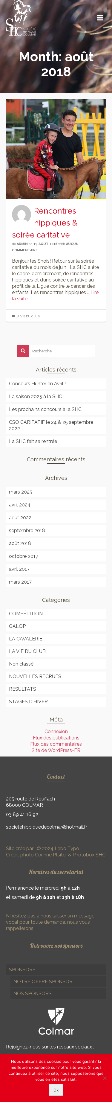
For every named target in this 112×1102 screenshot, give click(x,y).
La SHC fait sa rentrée (33, 441)
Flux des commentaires (56, 744)
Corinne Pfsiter (51, 855)
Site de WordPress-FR (56, 750)
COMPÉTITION (26, 614)
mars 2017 (20, 582)
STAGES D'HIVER (28, 701)
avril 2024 (19, 505)
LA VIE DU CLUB (28, 316)
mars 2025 (20, 492)
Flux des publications (56, 738)
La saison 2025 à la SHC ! (37, 396)
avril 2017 (19, 569)
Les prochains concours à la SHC (45, 409)
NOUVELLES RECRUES (35, 676)
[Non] (105, 1078)
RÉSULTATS (22, 689)
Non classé (21, 664)
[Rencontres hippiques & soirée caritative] (56, 148)
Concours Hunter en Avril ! (37, 383)
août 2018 (20, 543)
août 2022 (20, 517)
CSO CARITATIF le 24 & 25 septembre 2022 (51, 425)
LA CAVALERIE (25, 639)
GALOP (17, 626)
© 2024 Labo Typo (57, 848)
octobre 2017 (23, 556)
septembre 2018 (27, 530)
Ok (56, 1090)
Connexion (56, 731)
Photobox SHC (89, 855)
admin (22, 244)
